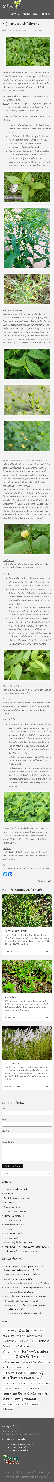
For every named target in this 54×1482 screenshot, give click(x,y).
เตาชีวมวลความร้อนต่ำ (14, 1224)
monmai (23, 30)
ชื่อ (4, 1108)
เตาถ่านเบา (9, 1229)
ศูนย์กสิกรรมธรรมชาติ (14, 1372)
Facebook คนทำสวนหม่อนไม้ (20, 1444)
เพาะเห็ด (43, 1393)
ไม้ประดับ (8, 1409)
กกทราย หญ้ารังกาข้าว (16, 930)
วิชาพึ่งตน (46, 13)
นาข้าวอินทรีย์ (34, 1335)
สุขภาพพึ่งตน (19, 1383)
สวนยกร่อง (8, 1193)
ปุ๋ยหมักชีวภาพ (21, 1346)
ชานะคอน (34, 1330)
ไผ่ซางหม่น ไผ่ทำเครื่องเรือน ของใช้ (31, 1296)
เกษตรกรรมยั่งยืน (20, 1388)
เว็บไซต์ (5, 1130)
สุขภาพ (5, 1383)
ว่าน (26, 1367)
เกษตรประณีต (34, 1388)
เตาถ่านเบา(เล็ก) (11, 1237)
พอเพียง (26, 13)
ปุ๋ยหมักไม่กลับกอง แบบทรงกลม (17, 1198)
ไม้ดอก (35, 1404)
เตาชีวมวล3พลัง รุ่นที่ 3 (14, 1233)
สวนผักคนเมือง (26, 1377)
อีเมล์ (5, 1119)
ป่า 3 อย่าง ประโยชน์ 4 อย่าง (25, 1351)
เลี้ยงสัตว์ (8, 1399)
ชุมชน (42, 1330)
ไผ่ (26, 1403)
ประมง (33, 1341)
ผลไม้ (13, 1356)
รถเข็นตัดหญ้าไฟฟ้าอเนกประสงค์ (18, 1242)
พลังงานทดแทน (11, 1362)
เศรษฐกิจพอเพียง (26, 1399)
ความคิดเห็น (8, 1142)
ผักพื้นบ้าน (29, 1356)
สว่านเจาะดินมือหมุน (25, 1292)
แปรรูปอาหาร (13, 1404)
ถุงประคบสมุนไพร (32, 1301)
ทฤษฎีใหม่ (20, 1335)
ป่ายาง (5, 1357)
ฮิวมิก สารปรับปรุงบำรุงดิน (15, 1211)
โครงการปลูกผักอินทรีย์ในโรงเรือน (36, 1287)
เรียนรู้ (35, 13)
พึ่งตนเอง (44, 1362)
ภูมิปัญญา (8, 1367)
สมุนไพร (10, 1377)
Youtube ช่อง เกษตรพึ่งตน (19, 1450)
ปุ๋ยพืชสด (6, 1346)
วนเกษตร (19, 1367)
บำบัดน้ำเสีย (24, 1341)
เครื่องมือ (30, 1393)
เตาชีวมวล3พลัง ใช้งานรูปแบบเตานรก (20, 1251)
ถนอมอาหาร (8, 1335)
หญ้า (50, 881)
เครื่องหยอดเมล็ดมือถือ (22, 1278)
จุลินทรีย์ (23, 1330)
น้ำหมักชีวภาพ (10, 1341)
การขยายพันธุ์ (9, 1330)
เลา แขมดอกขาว (13, 1063)
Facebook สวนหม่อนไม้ (18, 1447)
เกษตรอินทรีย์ (12, 1393)
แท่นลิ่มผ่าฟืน (9, 1202)
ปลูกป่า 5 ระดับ (32, 1270)
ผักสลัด (42, 1357)
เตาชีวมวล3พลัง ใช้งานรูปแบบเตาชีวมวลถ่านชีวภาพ (26, 1246)
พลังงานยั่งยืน (29, 1361)
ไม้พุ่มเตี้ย (33, 30)
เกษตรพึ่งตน (15, 13)
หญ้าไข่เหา (10, 996)
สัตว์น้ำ (40, 1377)
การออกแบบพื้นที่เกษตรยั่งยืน (16, 1189)
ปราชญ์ (44, 1341)
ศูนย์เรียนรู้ (36, 1372)
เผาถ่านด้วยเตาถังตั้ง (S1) (14, 1215)
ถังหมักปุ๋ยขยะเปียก (12, 1206)
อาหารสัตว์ (44, 1383)
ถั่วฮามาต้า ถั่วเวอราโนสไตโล (27, 1274)
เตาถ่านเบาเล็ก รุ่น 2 (12, 1220)
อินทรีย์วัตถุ (7, 1388)
